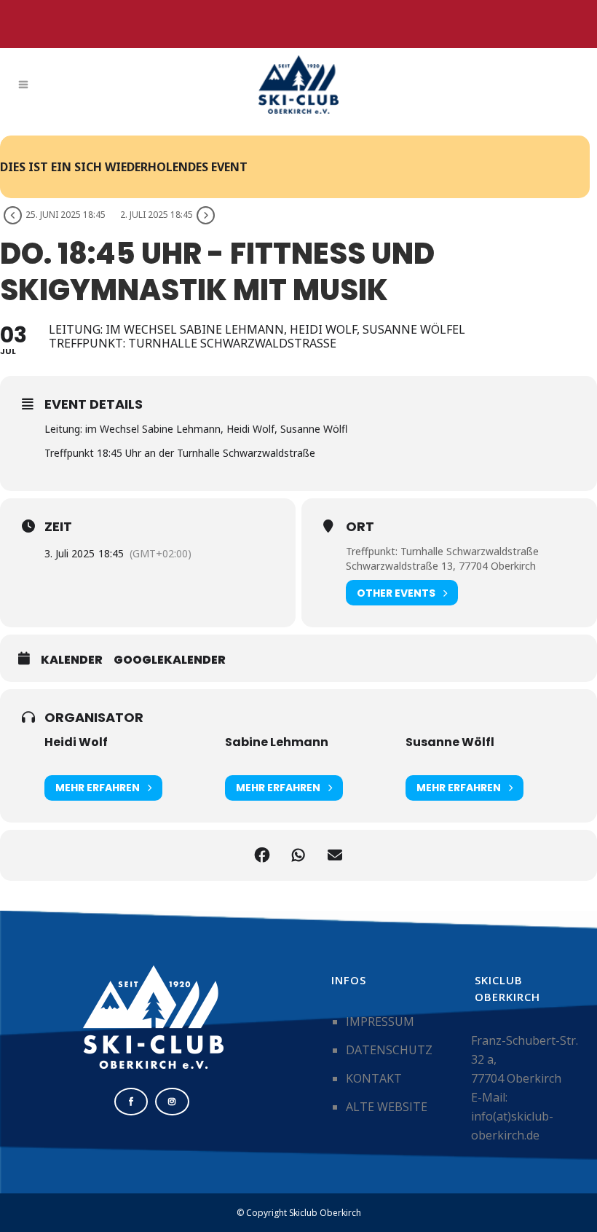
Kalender (72, 660)
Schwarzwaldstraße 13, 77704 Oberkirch (441, 566)
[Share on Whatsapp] (298, 855)
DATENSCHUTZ (389, 1050)
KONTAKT (374, 1078)
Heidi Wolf (76, 742)
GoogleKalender (170, 660)
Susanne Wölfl (450, 742)
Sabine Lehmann (276, 742)
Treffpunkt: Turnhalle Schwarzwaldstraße (442, 551)
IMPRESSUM (380, 1021)
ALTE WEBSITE (386, 1107)
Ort (360, 526)
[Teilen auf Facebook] (262, 855)
